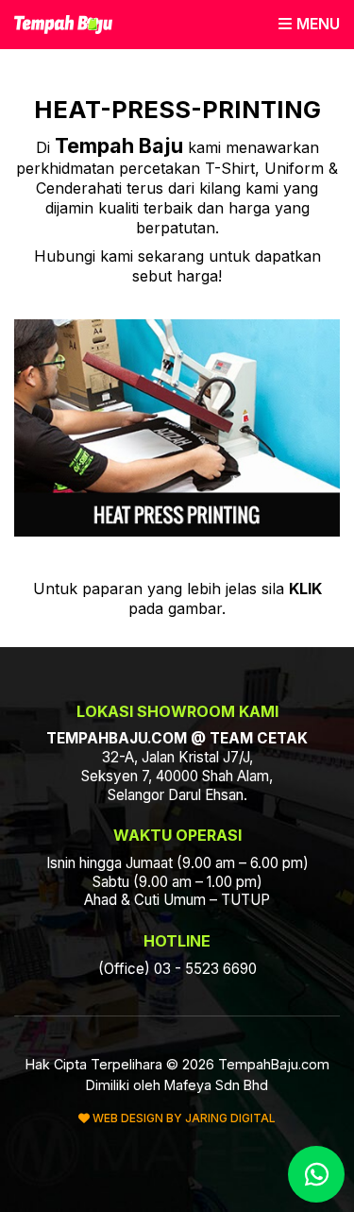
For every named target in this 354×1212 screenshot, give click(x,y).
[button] (309, 24)
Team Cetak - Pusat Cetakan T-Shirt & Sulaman (63, 24)
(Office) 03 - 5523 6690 (177, 969)
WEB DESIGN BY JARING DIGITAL (183, 1118)
